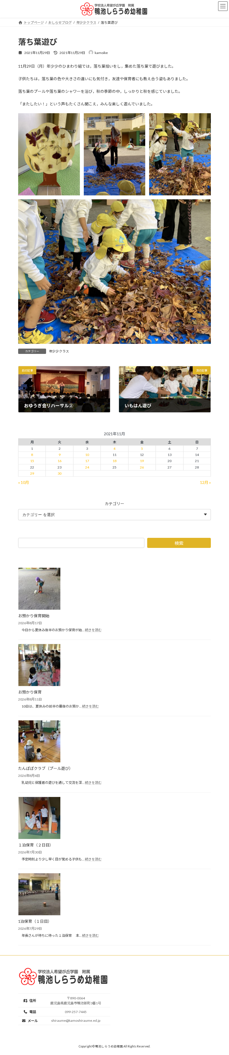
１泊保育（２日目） (35, 845)
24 (87, 467)
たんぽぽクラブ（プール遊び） (45, 768)
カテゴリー (114, 503)
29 (32, 473)
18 (114, 461)
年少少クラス (59, 351)
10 (87, 455)
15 (32, 461)
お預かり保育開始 (33, 615)
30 (59, 473)
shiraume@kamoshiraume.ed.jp (75, 1020)
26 (142, 467)
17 (87, 461)
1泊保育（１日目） (35, 921)
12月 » (205, 482)
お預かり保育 (30, 692)
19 (142, 461)
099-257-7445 (76, 1012)
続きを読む (93, 630)
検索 (179, 543)
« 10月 (23, 482)
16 (59, 461)
